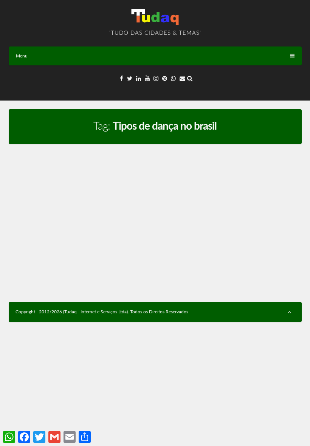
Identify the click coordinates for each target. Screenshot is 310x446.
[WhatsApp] (173, 79)
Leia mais (130, 275)
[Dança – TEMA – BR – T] (80, 156)
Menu (22, 56)
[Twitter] (129, 79)
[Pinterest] (164, 79)
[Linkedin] (138, 79)
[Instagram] (155, 79)
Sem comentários (85, 186)
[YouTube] (147, 79)
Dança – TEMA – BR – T (48, 173)
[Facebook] (121, 79)
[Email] (182, 79)
